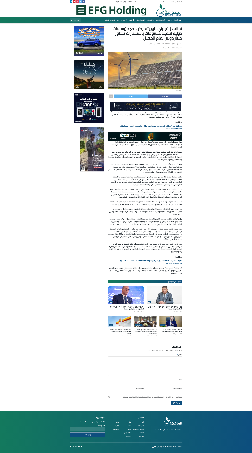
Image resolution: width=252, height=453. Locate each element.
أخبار (168, 20)
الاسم (180, 379)
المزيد (107, 20)
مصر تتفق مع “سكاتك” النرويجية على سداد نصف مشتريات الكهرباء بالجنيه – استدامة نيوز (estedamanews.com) (151, 127)
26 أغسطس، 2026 (177, 311)
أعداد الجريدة (114, 20)
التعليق (179, 355)
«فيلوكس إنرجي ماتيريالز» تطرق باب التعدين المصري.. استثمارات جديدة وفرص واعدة (126, 307)
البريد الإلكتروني (139, 388)
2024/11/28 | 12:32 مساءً (175, 48)
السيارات (141, 436)
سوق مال (140, 20)
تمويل (129, 429)
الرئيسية (176, 20)
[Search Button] (72, 20)
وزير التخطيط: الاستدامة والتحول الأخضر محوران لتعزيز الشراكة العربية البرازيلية (171, 330)
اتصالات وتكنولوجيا (138, 429)
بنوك (130, 20)
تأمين (129, 425)
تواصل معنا (123, 1)
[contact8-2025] (89, 41)
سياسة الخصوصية (133, 1)
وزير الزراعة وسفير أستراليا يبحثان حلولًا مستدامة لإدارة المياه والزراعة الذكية (165, 307)
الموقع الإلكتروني (177, 388)
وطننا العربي (115, 429)
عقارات (123, 20)
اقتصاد (149, 20)
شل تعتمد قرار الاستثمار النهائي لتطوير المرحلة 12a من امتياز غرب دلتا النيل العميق (120, 331)
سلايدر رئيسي (138, 325)
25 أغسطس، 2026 (151, 336)
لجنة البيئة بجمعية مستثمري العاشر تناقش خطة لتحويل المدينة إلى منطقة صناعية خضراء (146, 331)
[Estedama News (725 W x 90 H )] (145, 105)
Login (161, 1)
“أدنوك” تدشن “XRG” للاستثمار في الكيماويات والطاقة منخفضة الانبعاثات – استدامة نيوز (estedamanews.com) (151, 262)
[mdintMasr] (89, 74)
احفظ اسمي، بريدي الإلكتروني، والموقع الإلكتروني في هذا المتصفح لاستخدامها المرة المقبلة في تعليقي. (152, 397)
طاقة (111, 302)
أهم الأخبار (159, 20)
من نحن (116, 1)
